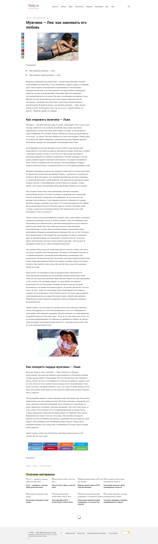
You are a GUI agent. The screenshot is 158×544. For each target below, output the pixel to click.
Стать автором (112, 533)
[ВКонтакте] (22, 34)
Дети (107, 6)
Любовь (63, 6)
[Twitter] (22, 44)
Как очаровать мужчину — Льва (42, 71)
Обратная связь (70, 533)
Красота (55, 6)
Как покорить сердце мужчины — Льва (45, 75)
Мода (70, 6)
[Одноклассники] (22, 40)
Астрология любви (39, 18)
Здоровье (89, 6)
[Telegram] (22, 47)
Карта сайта (81, 533)
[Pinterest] (22, 50)
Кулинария (99, 6)
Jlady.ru (33, 5)
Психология (79, 6)
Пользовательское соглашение (96, 533)
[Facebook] (22, 37)
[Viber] (22, 53)
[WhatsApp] (22, 57)
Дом (112, 6)
